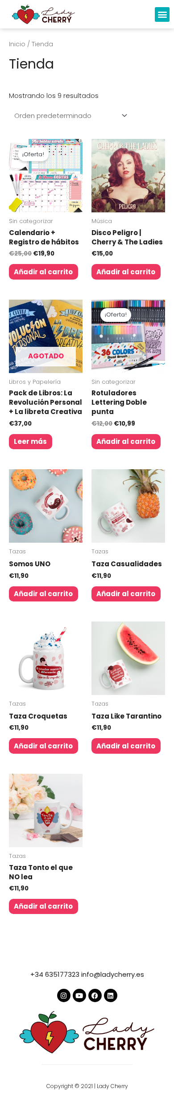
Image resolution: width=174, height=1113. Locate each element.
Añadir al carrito (43, 271)
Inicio (17, 44)
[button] (162, 14)
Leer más (30, 441)
